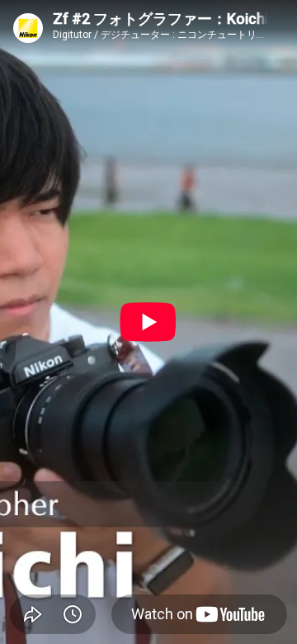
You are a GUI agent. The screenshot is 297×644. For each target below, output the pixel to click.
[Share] (33, 614)
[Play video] (148, 322)
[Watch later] (72, 614)
